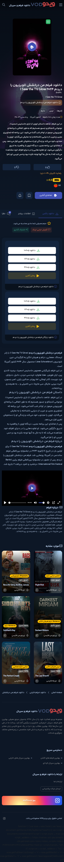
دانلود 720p (30, 259)
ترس (51, 111)
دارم (43, 111)
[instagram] (4, 819)
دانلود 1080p (30, 250)
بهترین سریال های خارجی (19, 758)
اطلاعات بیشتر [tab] (24, 213)
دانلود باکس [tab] (48, 213)
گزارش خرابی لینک (39, 229)
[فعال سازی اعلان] (19, 195)
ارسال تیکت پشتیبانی (51, 788)
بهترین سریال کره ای (51, 763)
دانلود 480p (30, 267)
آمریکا (32, 117)
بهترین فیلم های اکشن (50, 758)
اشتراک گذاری (19, 229)
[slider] (17, 502)
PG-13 (17, 117)
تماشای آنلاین (45, 195)
